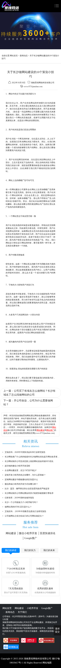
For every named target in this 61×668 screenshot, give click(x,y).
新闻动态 (24, 55)
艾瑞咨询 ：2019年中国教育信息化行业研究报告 (25, 511)
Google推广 (30, 538)
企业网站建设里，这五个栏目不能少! (21, 470)
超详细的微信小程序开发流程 (17, 466)
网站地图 (47, 662)
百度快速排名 (47, 533)
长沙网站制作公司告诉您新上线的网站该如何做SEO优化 (29, 461)
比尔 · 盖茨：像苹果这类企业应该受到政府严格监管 (27, 488)
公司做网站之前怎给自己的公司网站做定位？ (24, 516)
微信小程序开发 (28, 533)
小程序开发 (32, 608)
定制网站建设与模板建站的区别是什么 (21, 479)
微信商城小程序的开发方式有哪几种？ (21, 484)
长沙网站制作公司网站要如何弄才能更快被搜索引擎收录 (29, 493)
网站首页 (14, 55)
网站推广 (50, 430)
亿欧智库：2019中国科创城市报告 (19, 498)
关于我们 (22, 612)
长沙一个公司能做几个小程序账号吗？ (21, 502)
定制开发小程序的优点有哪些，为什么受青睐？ (25, 475)
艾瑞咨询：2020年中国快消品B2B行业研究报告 (25, 452)
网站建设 (40, 430)
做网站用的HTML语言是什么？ (18, 507)
